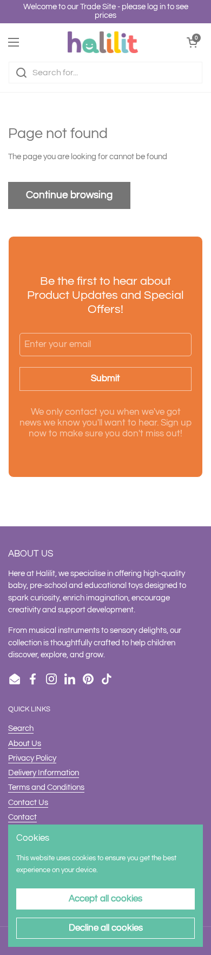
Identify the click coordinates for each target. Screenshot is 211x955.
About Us (24, 744)
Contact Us (28, 803)
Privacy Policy (32, 758)
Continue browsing (69, 194)
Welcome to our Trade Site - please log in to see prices (105, 11)
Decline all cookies (106, 928)
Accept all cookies (105, 899)
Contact (22, 817)
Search (21, 728)
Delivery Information (43, 773)
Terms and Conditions (46, 787)
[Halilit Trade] (102, 42)
